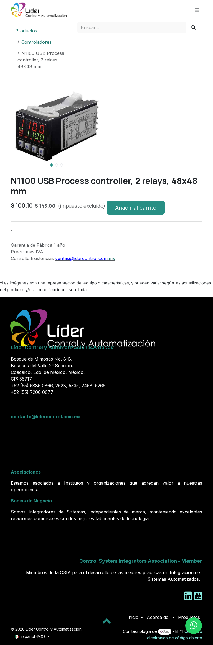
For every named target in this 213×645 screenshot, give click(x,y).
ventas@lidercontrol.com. (82, 258)
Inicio (132, 617)
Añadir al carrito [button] (135, 207)
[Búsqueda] (193, 27)
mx (112, 258)
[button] (15, 173)
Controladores (36, 42)
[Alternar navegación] (197, 9)
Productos (26, 31)
